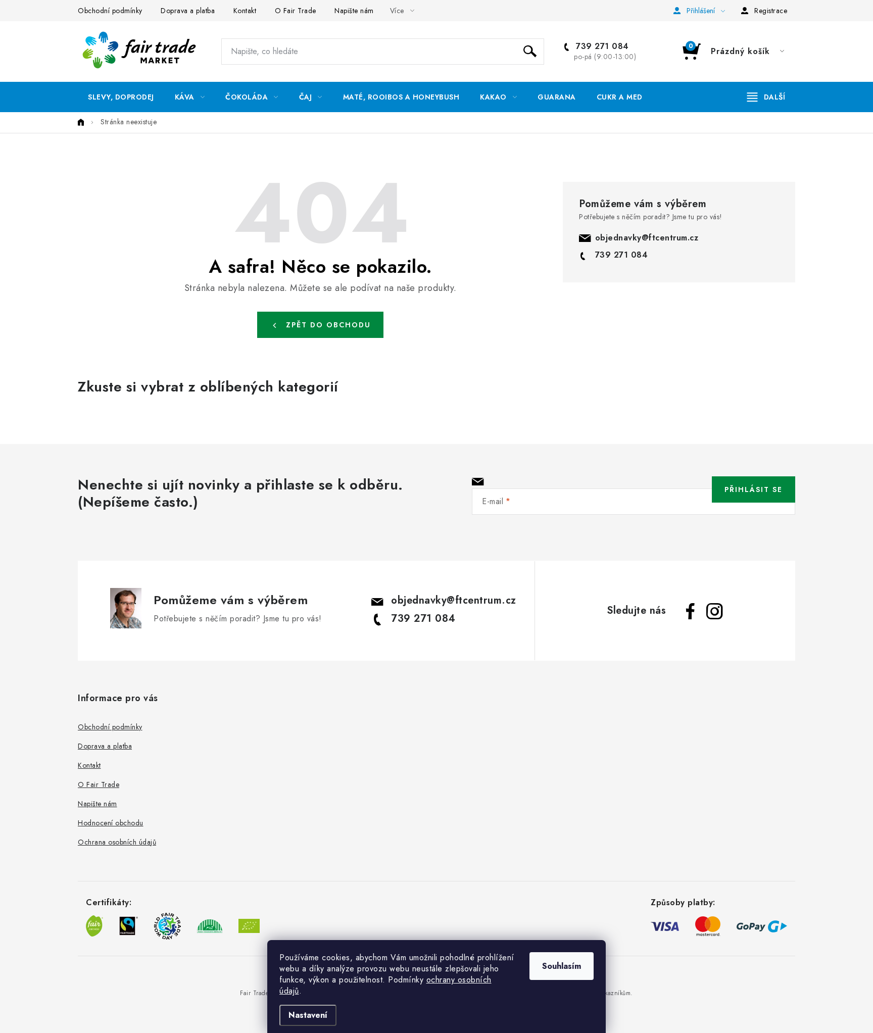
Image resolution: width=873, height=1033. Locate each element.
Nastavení (307, 1015)
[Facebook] (690, 611)
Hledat (530, 51)
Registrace (770, 11)
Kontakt (245, 11)
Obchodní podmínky (110, 11)
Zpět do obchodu (328, 325)
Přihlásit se (753, 489)
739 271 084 (601, 46)
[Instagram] (714, 611)
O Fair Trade (295, 11)
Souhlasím (561, 966)
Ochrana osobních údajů (117, 842)
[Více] (766, 97)
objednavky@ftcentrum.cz (647, 237)
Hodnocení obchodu (110, 823)
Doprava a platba (188, 11)
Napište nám (354, 11)
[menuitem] (121, 97)
